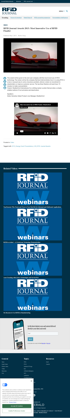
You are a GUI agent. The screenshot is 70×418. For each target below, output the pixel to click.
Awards (48, 364)
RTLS (25, 364)
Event (47, 362)
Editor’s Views (5, 366)
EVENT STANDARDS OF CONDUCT (45, 411)
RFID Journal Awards (43, 146)
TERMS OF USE (34, 412)
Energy (18, 146)
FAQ (3, 373)
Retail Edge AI (28, 17)
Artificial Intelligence (28, 371)
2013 (13, 146)
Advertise (18, 1)
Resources (4, 371)
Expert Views (5, 364)
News (3, 362)
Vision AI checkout (16, 17)
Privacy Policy (12, 402)
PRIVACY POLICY (43, 412)
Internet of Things (28, 366)
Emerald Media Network (7, 1)
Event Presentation (27, 146)
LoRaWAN (26, 375)
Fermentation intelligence (60, 17)
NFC (25, 373)
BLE (25, 368)
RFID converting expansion (42, 17)
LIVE (34, 146)
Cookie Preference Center (16, 411)
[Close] (31, 381)
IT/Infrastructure (28, 377)
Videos (3, 368)
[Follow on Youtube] (34, 395)
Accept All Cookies (17, 406)
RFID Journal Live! (28, 1)
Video (5, 25)
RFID (25, 362)
